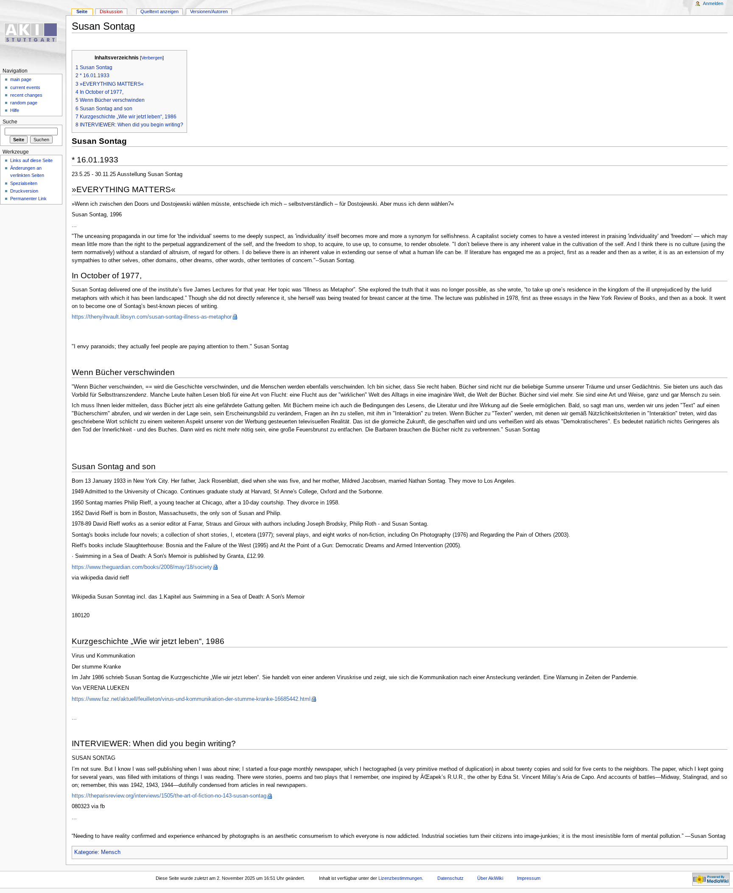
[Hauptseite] (33, 33)
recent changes (26, 95)
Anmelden (713, 3)
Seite (81, 11)
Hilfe (14, 110)
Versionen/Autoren (209, 11)
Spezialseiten (23, 183)
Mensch (110, 852)
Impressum (528, 878)
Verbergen (151, 57)
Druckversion (24, 190)
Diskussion (111, 11)
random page (23, 102)
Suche (10, 121)
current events (25, 87)
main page (20, 79)
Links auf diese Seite (31, 160)
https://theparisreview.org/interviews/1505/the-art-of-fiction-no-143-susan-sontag (169, 796)
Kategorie (86, 852)
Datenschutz (450, 878)
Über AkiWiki (490, 878)
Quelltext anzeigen (159, 11)
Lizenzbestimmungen (400, 878)
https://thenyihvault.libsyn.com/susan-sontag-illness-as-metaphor (152, 317)
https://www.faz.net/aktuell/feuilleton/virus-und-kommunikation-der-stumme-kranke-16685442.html (191, 699)
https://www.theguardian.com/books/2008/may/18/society (142, 567)
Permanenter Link (28, 198)
